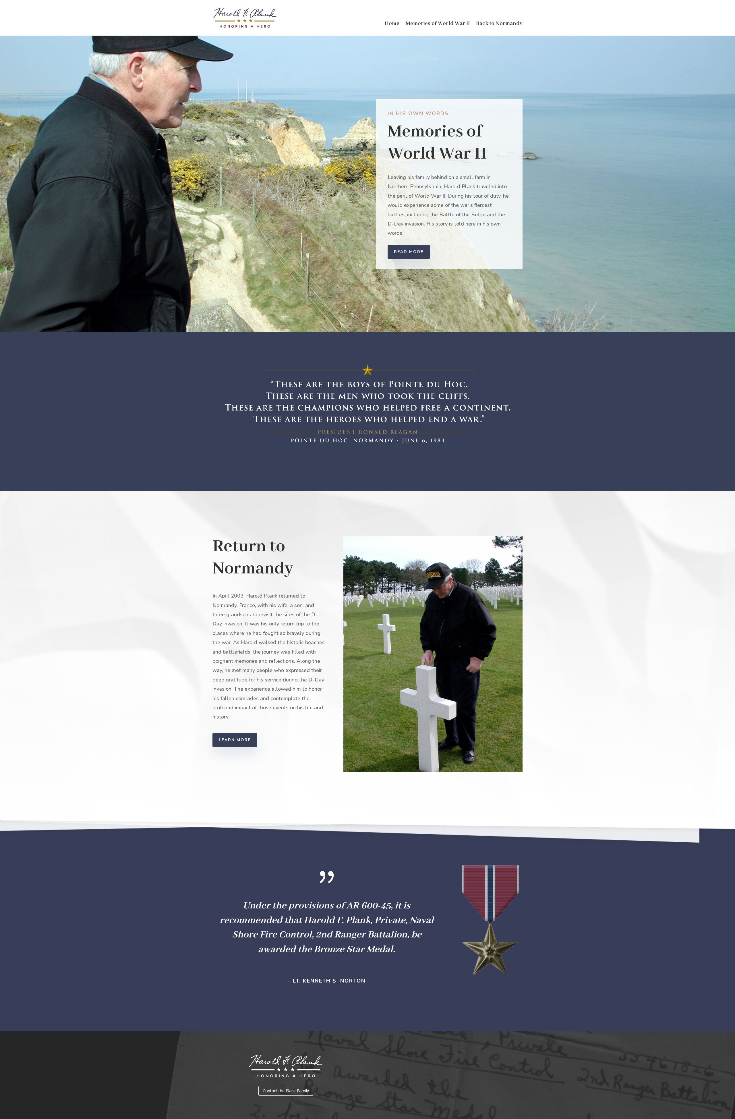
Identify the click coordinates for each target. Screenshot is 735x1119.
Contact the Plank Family (286, 1090)
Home (392, 24)
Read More (408, 252)
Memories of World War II (438, 24)
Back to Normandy (499, 24)
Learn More (235, 740)
